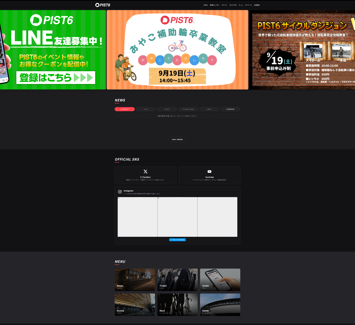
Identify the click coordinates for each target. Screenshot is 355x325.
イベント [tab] (167, 109)
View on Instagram (178, 239)
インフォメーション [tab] (188, 109)
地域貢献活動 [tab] (230, 109)
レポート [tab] (209, 109)
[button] (177, 88)
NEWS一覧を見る (177, 139)
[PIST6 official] (103, 5)
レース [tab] (146, 109)
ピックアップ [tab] (125, 109)
